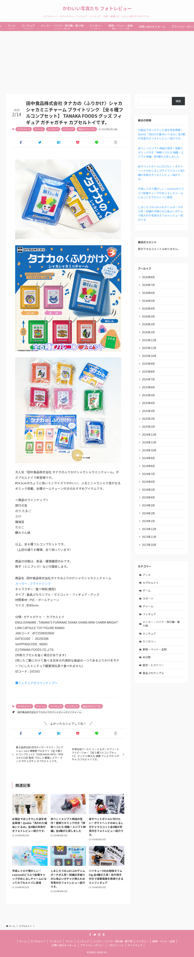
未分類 (147, 657)
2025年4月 (148, 403)
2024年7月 (148, 474)
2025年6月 (148, 387)
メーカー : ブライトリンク (33, 583)
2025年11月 (149, 348)
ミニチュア (68, 129)
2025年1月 (148, 426)
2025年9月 (148, 363)
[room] (104, 934)
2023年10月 (149, 545)
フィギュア (53, 129)
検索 (178, 101)
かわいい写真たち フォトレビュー (97, 8)
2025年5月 (148, 395)
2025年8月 (148, 371)
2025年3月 (148, 411)
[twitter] (94, 934)
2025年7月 (148, 379)
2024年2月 (148, 513)
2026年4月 (148, 308)
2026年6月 (148, 293)
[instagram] (99, 934)
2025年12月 (149, 340)
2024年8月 (148, 466)
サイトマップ (134, 945)
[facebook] (90, 934)
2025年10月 (149, 356)
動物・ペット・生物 (155, 649)
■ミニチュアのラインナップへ (36, 683)
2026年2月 (148, 324)
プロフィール (116, 945)
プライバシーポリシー (92, 945)
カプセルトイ (23, 129)
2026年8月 (148, 277)
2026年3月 (148, 316)
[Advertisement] (97, 59)
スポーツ (148, 598)
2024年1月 (148, 521)
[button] (21, 142)
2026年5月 (148, 301)
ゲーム (147, 590)
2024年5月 (148, 489)
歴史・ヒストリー (153, 665)
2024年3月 (148, 505)
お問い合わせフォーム (64, 945)
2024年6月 (148, 482)
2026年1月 (148, 332)
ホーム (23, 941)
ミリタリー (149, 641)
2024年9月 (148, 458)
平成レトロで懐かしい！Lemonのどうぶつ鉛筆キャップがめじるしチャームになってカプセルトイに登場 (161, 193)
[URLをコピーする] (115, 142)
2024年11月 (149, 442)
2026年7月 (148, 285)
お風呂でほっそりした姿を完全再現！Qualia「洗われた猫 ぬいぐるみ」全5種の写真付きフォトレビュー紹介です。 (161, 134)
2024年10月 (149, 450)
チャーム (39, 129)
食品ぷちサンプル (86, 129)
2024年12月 (149, 434)
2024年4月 (148, 497)
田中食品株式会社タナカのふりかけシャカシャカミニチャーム (49, 712)
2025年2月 (148, 418)
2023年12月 (149, 529)
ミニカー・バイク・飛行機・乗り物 (161, 624)
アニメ (147, 575)
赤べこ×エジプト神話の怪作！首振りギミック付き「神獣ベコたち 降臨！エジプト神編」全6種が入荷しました (161, 152)
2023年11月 (149, 537)
